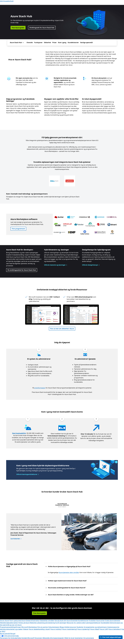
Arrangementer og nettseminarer (95, 627)
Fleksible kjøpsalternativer (9, 623)
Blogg (62, 627)
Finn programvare (18, 229)
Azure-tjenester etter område (69, 572)
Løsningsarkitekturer (93, 623)
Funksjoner (38, 43)
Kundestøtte (105, 623)
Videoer (25, 629)
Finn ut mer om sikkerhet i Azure (62, 329)
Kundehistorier (73, 43)
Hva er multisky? (56, 629)
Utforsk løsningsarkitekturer (26, 474)
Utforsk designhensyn (90, 265)
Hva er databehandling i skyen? (39, 629)
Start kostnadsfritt (19, 433)
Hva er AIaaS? (94, 629)
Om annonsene (88, 638)
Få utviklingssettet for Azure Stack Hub (21, 270)
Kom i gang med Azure (17, 621)
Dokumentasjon (53, 627)
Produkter (92, 621)
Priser (54, 43)
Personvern (38, 638)
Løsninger (62, 623)
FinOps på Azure (24, 623)
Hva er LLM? (104, 629)
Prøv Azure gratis (18, 28)
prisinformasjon (39, 388)
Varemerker (79, 638)
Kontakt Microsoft (28, 638)
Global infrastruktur (33, 621)
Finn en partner (42, 627)
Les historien (15, 539)
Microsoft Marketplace (29, 627)
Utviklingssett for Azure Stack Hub (41, 28)
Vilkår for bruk (69, 638)
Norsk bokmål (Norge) (7, 634)
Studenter (80, 627)
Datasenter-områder (47, 621)
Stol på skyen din (60, 621)
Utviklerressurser (70, 627)
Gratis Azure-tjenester (112, 621)
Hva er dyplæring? (83, 629)
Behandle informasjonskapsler (53, 638)
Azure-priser (100, 621)
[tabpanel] (61, 531)
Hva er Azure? (4, 621)
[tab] (62, 505)
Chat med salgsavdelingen (111, 637)
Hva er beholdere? (114, 629)
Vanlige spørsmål (86, 43)
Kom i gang (62, 43)
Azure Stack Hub (16, 43)
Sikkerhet (47, 43)
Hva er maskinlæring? (69, 629)
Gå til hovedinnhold (6, 1)
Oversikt (30, 43)
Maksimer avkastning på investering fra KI (44, 623)
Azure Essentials (72, 621)
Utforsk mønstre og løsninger (55, 265)
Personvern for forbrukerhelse (10, 638)
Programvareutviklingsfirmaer (10, 627)
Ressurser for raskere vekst (76, 623)
